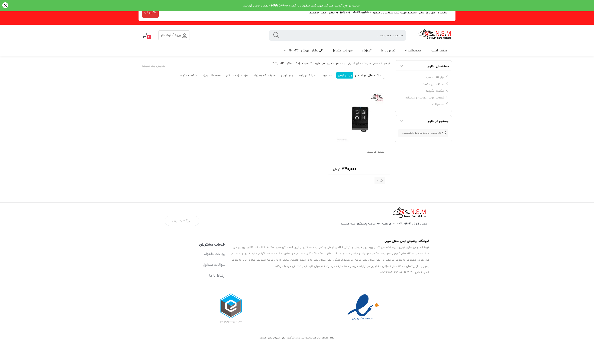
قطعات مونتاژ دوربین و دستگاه (424, 97)
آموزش (366, 50)
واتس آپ (150, 12)
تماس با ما (388, 50)
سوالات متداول (342, 50)
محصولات (415, 50)
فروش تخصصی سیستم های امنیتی (368, 63)
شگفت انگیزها (435, 90)
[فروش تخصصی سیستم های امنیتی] (434, 35)
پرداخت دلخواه (214, 254)
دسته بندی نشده (433, 84)
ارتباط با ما (217, 275)
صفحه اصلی (439, 50)
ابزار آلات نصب (435, 77)
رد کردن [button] (5, 5)
